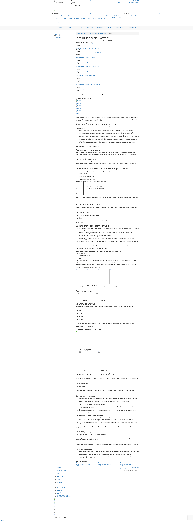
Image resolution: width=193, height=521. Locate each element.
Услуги (142, 13)
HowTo (88, 94)
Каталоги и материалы (96, 94)
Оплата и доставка (61, 476)
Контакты (182, 13)
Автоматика (77, 13)
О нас (131, 14)
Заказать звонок (58, 37)
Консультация (105, 94)
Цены (58, 480)
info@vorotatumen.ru (134, 2)
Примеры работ (136, 14)
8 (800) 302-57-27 (135, 1)
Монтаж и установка (61, 474)
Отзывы (161, 13)
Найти (55, 43)
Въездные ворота (69, 14)
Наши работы (63, 18)
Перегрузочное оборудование (118, 14)
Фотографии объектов (81, 94)
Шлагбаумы (93, 13)
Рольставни (85, 13)
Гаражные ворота (62, 14)
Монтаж (148, 13)
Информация (174, 13)
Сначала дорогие (89, 42)
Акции (166, 13)
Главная (59, 467)
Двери (99, 13)
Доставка (155, 13)
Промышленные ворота (108, 14)
